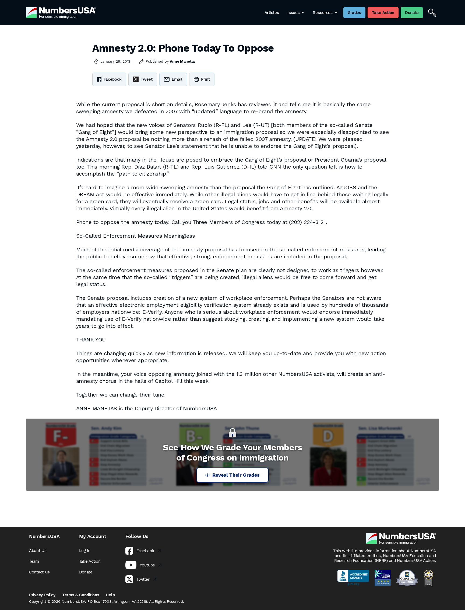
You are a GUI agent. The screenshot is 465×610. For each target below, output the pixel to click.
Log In (84, 550)
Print (205, 79)
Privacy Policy (42, 595)
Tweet (147, 79)
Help (110, 595)
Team (34, 561)
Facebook (113, 79)
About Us (38, 550)
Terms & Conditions (80, 595)
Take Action (90, 561)
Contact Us (39, 572)
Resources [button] (322, 12)
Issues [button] (293, 12)
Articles (272, 12)
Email (177, 79)
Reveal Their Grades (236, 475)
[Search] (432, 12)
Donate (86, 572)
